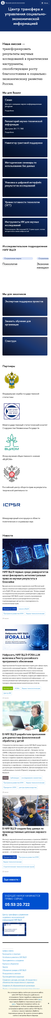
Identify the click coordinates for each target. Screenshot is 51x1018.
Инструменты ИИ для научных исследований (22, 223)
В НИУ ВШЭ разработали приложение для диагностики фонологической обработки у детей (23, 737)
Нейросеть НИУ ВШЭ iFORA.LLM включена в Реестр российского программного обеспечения (21, 658)
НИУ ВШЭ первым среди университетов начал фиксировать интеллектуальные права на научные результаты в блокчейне (25, 576)
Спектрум (10, 341)
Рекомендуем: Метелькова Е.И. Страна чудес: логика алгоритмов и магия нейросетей (25, 230)
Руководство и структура (11, 954)
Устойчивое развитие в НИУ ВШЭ (14, 957)
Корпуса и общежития (10, 964)
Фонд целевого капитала (11, 973)
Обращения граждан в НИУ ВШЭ (14, 970)
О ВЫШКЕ (7, 947)
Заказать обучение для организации (18, 322)
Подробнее (9, 110)
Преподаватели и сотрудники (13, 960)
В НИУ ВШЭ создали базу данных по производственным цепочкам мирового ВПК (24, 832)
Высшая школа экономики (15, 3)
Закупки (5, 967)
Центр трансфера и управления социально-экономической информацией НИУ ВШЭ (15, 917)
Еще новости (11, 879)
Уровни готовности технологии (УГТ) (22, 203)
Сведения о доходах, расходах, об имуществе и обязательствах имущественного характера (19, 981)
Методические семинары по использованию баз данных (21, 164)
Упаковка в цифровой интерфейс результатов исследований (23, 184)
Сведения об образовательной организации (18, 985)
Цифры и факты (7, 951)
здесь (40, 999)
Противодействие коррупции (13, 977)
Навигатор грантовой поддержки (23, 142)
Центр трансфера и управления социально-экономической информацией (25, 16)
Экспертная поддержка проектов (24, 301)
